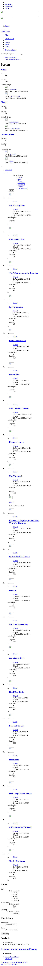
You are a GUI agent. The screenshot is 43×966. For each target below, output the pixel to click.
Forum (7, 46)
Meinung (4, 910)
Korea (15, 201)
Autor (19, 179)
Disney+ (4, 102)
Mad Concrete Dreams (18, 408)
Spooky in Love (16, 307)
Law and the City (16, 726)
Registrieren (9, 6)
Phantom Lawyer (16, 442)
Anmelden (8, 4)
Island (11, 161)
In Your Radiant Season (19, 557)
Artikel (7, 42)
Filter (11, 190)
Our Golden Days (16, 658)
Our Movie (14, 759)
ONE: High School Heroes (20, 793)
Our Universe (15, 476)
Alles (6, 35)
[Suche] (21, 54)
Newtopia (12, 154)
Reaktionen (21, 185)
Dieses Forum (9, 39)
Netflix (3, 70)
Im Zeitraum (5, 922)
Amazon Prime (7, 134)
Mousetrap (12, 89)
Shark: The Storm (17, 861)
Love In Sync (13, 122)
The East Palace (14, 96)
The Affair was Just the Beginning (23, 273)
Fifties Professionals (17, 341)
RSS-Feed (8, 170)
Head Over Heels (16, 692)
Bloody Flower (14, 128)
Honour (12, 590)
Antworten (21, 183)
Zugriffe (20, 186)
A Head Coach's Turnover (20, 827)
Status (3, 928)
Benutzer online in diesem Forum (19, 949)
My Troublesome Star (18, 624)
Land (2, 889)
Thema (20, 177)
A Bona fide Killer (17, 239)
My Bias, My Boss (17, 205)
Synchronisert (5, 902)
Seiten (7, 44)
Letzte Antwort (22, 188)
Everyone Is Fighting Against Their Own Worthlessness (24, 521)
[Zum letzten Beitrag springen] (11, 499)
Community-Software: (14, 962)
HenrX (15, 209)
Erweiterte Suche (10, 50)
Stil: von (9, 964)
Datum (20, 181)
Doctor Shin (14, 374)
